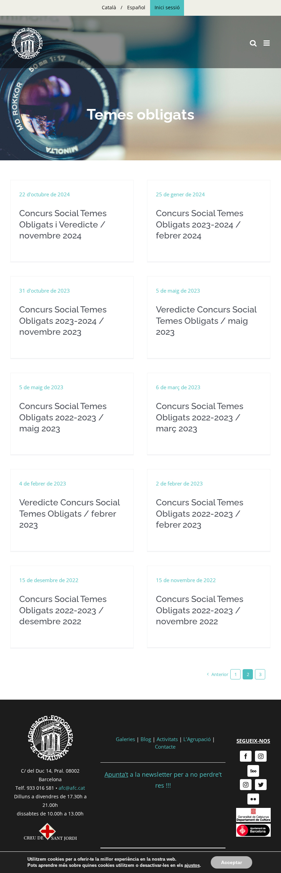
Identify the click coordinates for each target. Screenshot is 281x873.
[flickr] (253, 799)
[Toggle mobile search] (253, 43)
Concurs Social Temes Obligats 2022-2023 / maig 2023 (63, 417)
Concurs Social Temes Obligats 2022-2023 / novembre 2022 (199, 610)
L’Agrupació (197, 739)
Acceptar (231, 862)
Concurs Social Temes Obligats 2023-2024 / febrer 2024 (199, 224)
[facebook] (246, 756)
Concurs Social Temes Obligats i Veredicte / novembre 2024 (63, 224)
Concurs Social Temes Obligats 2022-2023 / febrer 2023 (199, 513)
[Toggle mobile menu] (267, 43)
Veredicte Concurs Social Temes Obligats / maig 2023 (206, 320)
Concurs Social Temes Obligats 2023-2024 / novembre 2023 (63, 320)
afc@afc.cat (72, 788)
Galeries (125, 739)
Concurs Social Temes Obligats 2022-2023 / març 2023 (199, 417)
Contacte (165, 746)
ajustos (192, 865)
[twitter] (261, 784)
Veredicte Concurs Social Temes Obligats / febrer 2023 (69, 513)
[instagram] (261, 756)
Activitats (167, 739)
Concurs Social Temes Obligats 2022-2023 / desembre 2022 (63, 610)
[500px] (253, 771)
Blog (145, 739)
